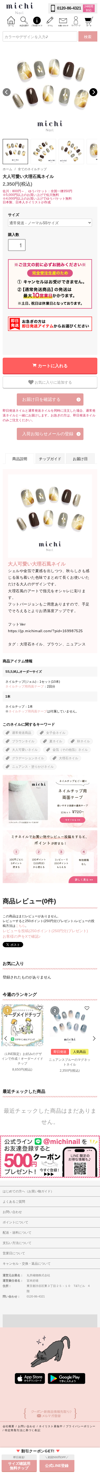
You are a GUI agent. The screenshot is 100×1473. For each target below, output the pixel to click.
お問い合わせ (27, 1426)
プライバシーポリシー (80, 1426)
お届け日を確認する (41, 399)
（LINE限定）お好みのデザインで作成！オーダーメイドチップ (22, 1058)
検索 (87, 36)
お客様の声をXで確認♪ (22, 936)
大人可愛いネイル (25, 749)
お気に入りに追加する (53, 382)
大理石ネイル (68, 758)
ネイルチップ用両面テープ (24, 686)
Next (93, 92)
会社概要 (8, 1426)
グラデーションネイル (28, 758)
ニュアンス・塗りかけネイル (33, 766)
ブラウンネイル (23, 741)
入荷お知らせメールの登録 (47, 434)
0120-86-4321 (69, 8)
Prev (6, 1038)
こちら (20, 926)
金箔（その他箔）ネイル (70, 749)
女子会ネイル (55, 732)
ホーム (7, 169)
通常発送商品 (21, 732)
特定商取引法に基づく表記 (22, 1430)
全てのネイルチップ (32, 169)
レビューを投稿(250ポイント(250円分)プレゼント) (45, 931)
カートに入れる (53, 365)
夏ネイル (55, 741)
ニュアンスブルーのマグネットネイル (69, 1062)
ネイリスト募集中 (51, 1426)
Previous (7, 92)
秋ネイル (83, 741)
